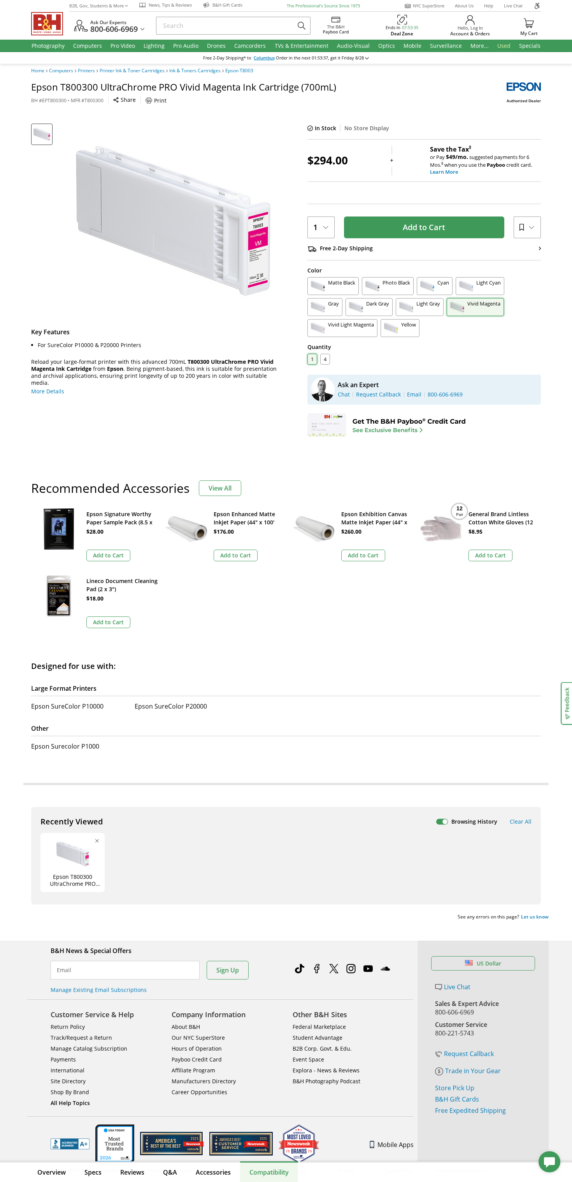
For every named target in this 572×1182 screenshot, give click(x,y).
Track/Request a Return (81, 1037)
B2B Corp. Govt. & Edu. (322, 1048)
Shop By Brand (70, 1092)
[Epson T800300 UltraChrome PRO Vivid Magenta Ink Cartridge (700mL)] (173, 221)
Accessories (213, 1172)
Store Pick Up (454, 1088)
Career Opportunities (199, 1092)
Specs (93, 1172)
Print (160, 100)
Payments (63, 1059)
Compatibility (269, 1172)
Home (37, 70)
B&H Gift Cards (457, 1099)
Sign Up (227, 970)
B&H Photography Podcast (326, 1081)
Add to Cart (424, 227)
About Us (464, 6)
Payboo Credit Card (197, 1059)
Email (64, 970)
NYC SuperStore (428, 6)
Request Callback (469, 1053)
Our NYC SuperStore (198, 1037)
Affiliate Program (193, 1070)
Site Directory (68, 1081)
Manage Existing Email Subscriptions (99, 989)
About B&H (186, 1026)
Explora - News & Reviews (326, 1070)
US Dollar (489, 963)
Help (488, 6)
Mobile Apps (395, 1144)
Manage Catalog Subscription (89, 1048)
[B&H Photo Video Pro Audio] (50, 23)
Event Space (308, 1059)
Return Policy (68, 1026)
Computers (61, 70)
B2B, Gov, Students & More (96, 6)
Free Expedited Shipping (470, 1110)
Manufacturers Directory (204, 1081)
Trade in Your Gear (473, 1071)
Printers (86, 70)
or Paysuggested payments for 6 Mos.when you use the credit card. (481, 160)
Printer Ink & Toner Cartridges (132, 70)
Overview (51, 1172)
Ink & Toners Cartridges (195, 70)
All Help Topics (70, 1103)
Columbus (264, 58)
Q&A (170, 1172)
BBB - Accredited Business (70, 1144)
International (67, 1070)
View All (220, 488)
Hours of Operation (197, 1048)
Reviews (132, 1172)
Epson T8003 (239, 70)
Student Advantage (317, 1037)
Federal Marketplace (319, 1026)
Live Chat (513, 6)
